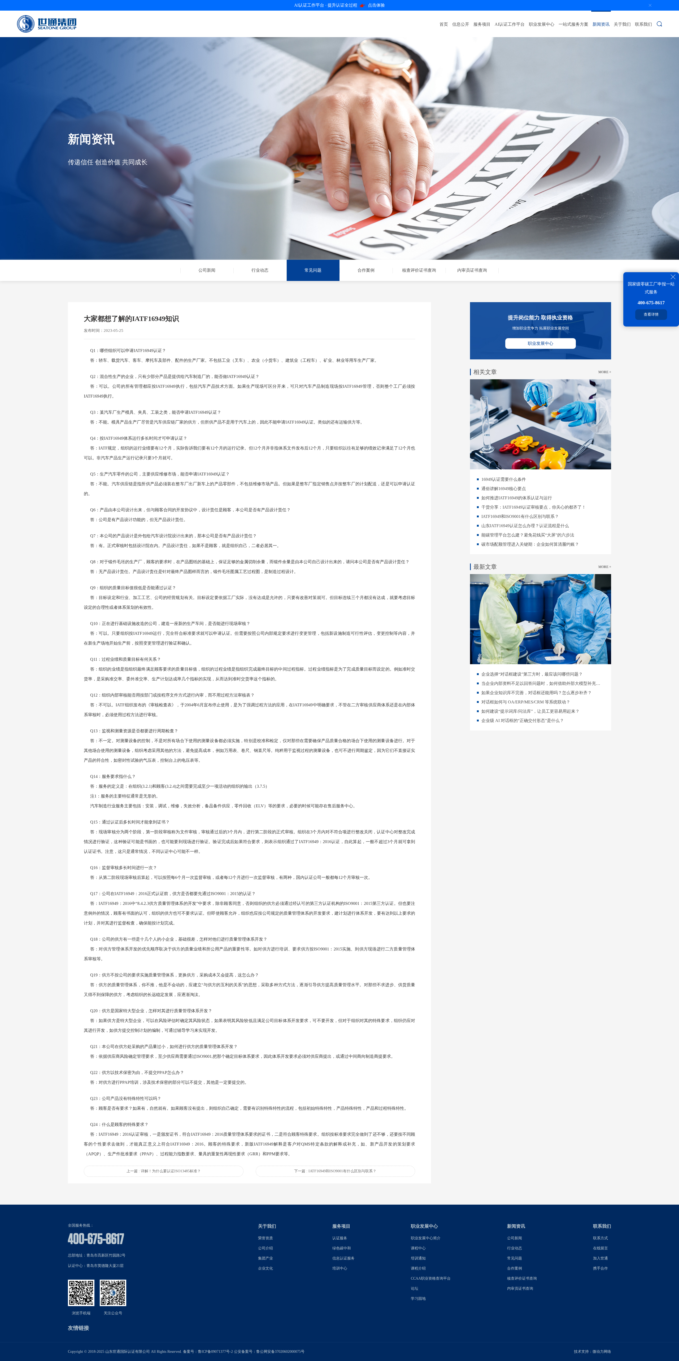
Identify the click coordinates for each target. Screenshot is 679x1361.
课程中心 (418, 1248)
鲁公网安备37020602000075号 (280, 1352)
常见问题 (514, 1258)
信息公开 (460, 24)
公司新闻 (514, 1238)
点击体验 (339, 5)
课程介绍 (418, 1268)
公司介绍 (265, 1248)
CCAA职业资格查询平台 (431, 1278)
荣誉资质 (265, 1238)
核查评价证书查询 (522, 1278)
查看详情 (651, 314)
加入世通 (600, 1258)
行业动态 (514, 1248)
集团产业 (265, 1258)
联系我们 (643, 24)
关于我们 (622, 24)
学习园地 (418, 1299)
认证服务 (339, 1238)
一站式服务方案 (573, 24)
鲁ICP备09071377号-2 (215, 1352)
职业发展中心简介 (426, 1238)
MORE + (604, 372)
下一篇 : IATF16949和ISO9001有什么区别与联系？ (335, 1171)
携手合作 (600, 1268)
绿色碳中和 (341, 1248)
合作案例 (514, 1268)
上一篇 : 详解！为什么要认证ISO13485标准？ (164, 1171)
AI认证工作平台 (510, 24)
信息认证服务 (343, 1258)
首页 (443, 24)
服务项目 (481, 24)
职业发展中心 (541, 24)
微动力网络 (602, 1352)
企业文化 (265, 1268)
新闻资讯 (601, 24)
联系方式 (600, 1238)
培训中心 (339, 1268)
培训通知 (418, 1258)
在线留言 (600, 1248)
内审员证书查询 (520, 1288)
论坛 (414, 1288)
